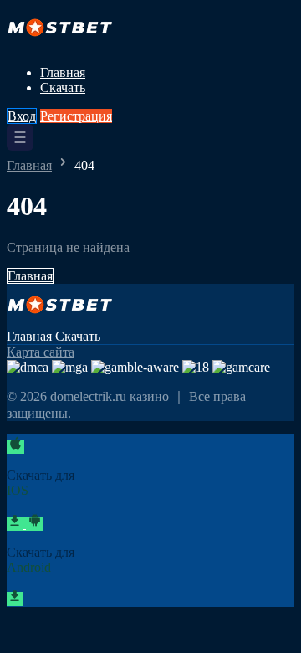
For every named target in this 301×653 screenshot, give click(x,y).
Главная (62, 72)
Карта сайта (40, 352)
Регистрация (76, 116)
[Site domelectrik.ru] (65, 44)
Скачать (62, 87)
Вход (22, 116)
